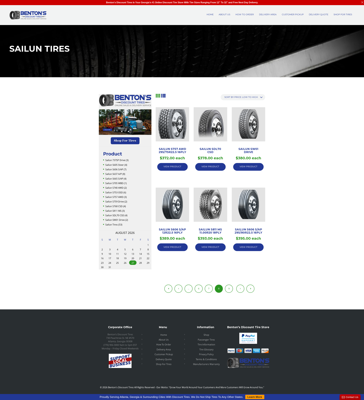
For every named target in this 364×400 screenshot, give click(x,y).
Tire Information (206, 344)
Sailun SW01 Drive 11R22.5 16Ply (248, 152)
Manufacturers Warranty (206, 364)
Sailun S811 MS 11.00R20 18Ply (210, 231)
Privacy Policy (206, 354)
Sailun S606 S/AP (114, 169)
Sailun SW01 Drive (115, 219)
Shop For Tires (107, 129)
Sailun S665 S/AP (114, 178)
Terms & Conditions (206, 359)
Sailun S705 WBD (114, 183)
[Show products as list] (163, 96)
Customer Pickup (164, 354)
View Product (172, 166)
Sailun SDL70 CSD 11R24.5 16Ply (210, 152)
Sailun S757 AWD (114, 197)
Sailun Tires (111, 224)
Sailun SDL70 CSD (114, 215)
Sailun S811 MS (113, 210)
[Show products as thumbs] (158, 96)
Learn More (254, 396)
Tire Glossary (206, 349)
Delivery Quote (164, 359)
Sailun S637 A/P (113, 174)
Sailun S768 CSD (114, 206)
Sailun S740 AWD (114, 187)
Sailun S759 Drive (114, 201)
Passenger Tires (206, 339)
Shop (206, 334)
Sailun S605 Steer (114, 164)
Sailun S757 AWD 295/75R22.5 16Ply (172, 150)
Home (163, 334)
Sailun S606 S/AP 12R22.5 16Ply (172, 231)
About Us (164, 339)
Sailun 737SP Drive (115, 160)
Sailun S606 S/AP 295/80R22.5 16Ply (248, 231)
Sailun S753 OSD (114, 192)
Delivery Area (164, 349)
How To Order (163, 344)
